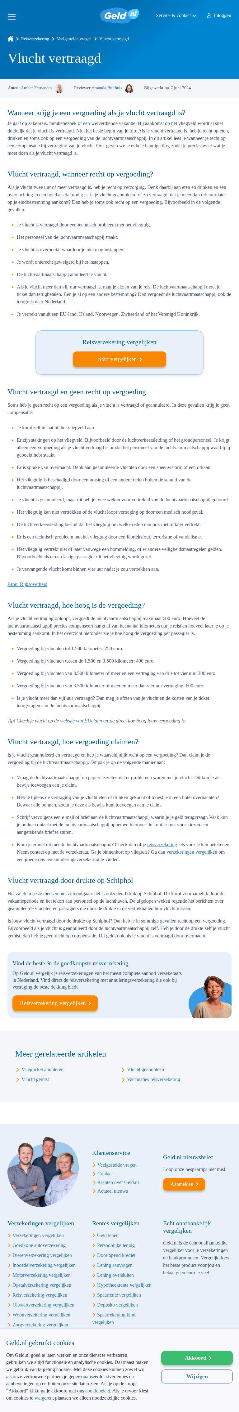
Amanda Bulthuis (106, 88)
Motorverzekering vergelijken (41, 1275)
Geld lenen (108, 1235)
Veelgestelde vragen (74, 39)
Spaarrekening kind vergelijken (113, 1318)
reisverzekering (162, 844)
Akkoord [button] (195, 1358)
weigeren (44, 1398)
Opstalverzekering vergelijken (41, 1285)
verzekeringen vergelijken (191, 852)
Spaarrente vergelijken (119, 1295)
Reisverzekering (35, 39)
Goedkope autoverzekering (39, 1245)
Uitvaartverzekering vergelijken (43, 1304)
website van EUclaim (81, 720)
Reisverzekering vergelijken (53, 1003)
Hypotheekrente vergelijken (124, 1285)
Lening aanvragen (115, 1265)
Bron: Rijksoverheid (27, 584)
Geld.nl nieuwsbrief (188, 1157)
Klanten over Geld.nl (118, 1182)
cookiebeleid (97, 1390)
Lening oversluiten (115, 1275)
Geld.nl (119, 15)
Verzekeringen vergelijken (38, 1235)
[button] (77, 1402)
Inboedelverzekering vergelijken (44, 1265)
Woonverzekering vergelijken (41, 1314)
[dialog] (119, 1370)
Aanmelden (182, 1184)
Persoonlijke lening (116, 1245)
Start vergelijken (117, 359)
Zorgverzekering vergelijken (40, 1324)
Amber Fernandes (36, 88)
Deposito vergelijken (117, 1304)
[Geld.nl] (10, 39)
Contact (105, 1173)
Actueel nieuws (112, 1191)
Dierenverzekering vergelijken (42, 1255)
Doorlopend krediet (116, 1255)
